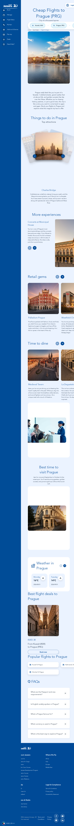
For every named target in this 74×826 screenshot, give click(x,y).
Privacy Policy (49, 818)
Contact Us (22, 791)
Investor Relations (24, 779)
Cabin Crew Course (24, 767)
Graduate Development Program (28, 770)
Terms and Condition (41, 818)
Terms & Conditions (51, 788)
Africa (47, 759)
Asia (47, 761)
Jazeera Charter (23, 776)
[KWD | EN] (3, 823)
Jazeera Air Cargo (24, 761)
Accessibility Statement (52, 794)
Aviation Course (23, 773)
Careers (21, 764)
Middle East (49, 767)
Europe (48, 764)
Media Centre (23, 804)
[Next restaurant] (62, 277)
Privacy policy (49, 791)
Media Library (23, 807)
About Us (22, 759)
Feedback (22, 794)
